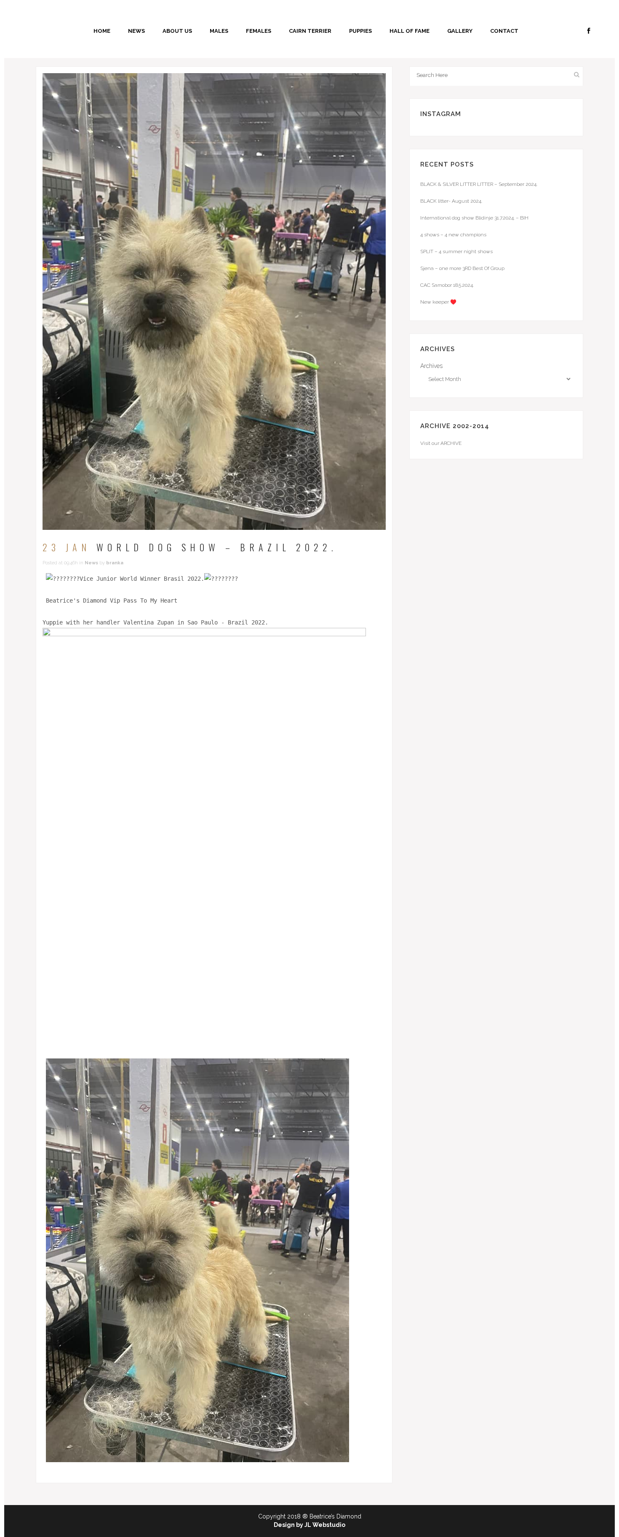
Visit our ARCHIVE (441, 443)
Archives (431, 365)
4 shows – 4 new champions (453, 235)
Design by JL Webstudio (309, 1524)
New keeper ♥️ (438, 302)
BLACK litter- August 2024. (451, 201)
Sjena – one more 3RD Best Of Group (462, 268)
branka (114, 563)
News (91, 563)
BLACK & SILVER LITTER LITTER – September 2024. (478, 184)
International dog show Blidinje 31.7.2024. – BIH (474, 218)
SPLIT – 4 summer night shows (456, 251)
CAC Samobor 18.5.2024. (447, 285)
